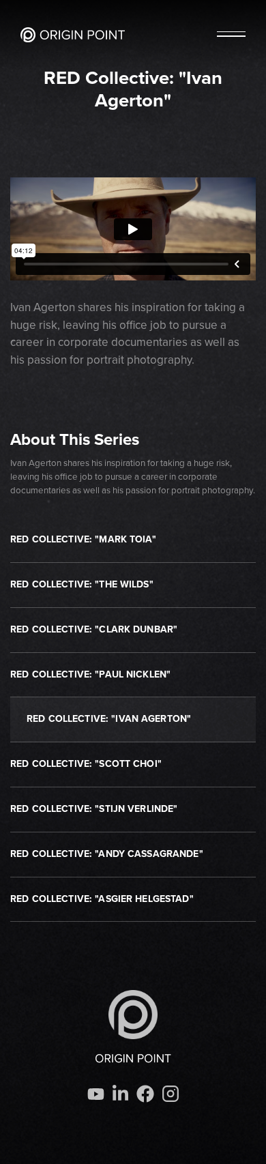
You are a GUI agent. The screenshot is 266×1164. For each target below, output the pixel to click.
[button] (231, 34)
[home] (72, 34)
